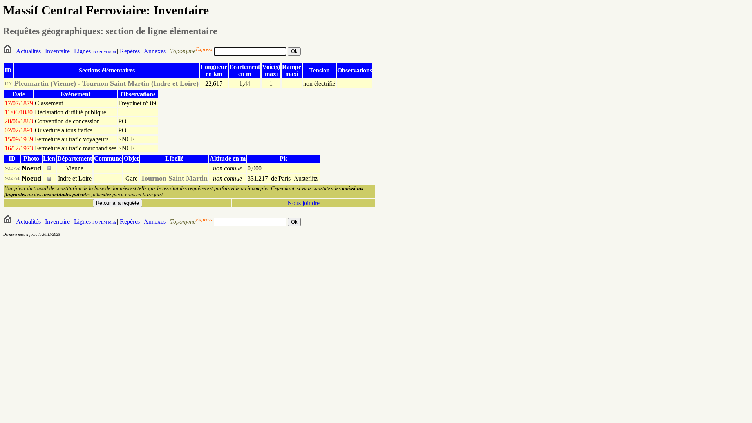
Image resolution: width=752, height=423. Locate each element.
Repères (130, 51)
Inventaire (57, 51)
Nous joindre (303, 203)
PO (95, 52)
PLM (102, 52)
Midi (112, 52)
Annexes (155, 51)
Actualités (28, 51)
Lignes (82, 51)
